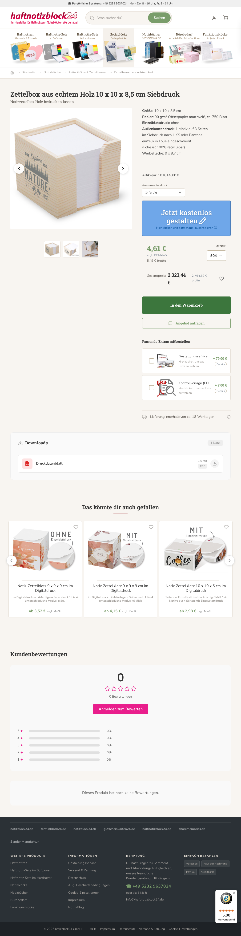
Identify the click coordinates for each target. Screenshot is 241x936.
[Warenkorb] (225, 18)
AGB (93, 929)
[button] (25, 49)
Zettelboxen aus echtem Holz (134, 72)
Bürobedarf (18, 900)
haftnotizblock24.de (156, 829)
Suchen (159, 17)
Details (221, 364)
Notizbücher (19, 892)
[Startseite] (12, 73)
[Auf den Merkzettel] (76, 527)
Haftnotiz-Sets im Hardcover (31, 878)
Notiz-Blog (76, 907)
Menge (221, 246)
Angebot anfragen (190, 323)
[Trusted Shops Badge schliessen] (234, 893)
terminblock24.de (53, 829)
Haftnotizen (18, 863)
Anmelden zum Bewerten (121, 709)
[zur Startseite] (44, 18)
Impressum (76, 900)
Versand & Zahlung (82, 870)
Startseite (29, 72)
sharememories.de (192, 829)
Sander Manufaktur (24, 841)
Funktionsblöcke (22, 907)
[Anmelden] (214, 18)
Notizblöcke (52, 72)
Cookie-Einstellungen (84, 892)
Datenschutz (77, 878)
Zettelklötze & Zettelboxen (87, 72)
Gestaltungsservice (82, 863)
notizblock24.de (21, 829)
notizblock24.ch (84, 829)
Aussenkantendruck (154, 185)
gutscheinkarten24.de (119, 829)
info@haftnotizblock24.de (145, 899)
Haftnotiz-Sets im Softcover (30, 870)
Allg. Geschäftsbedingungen (89, 885)
